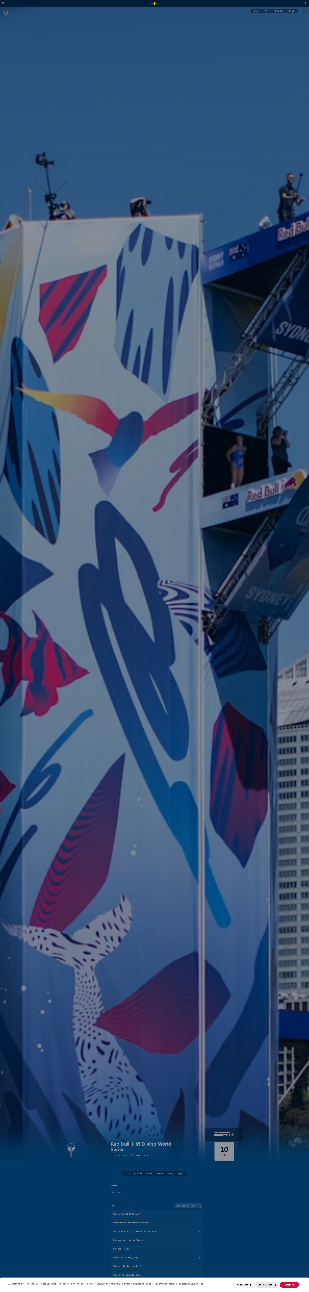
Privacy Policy (77, 1284)
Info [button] (128, 1174)
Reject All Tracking (267, 1285)
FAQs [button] (179, 1174)
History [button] (170, 1174)
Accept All (289, 1285)
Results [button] (159, 1174)
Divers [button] (149, 1174)
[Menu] (304, 11)
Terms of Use (94, 1284)
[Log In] (305, 3)
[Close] (305, 1281)
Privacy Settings (244, 1285)
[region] (154, 1285)
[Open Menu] (3, 3)
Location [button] (138, 1174)
